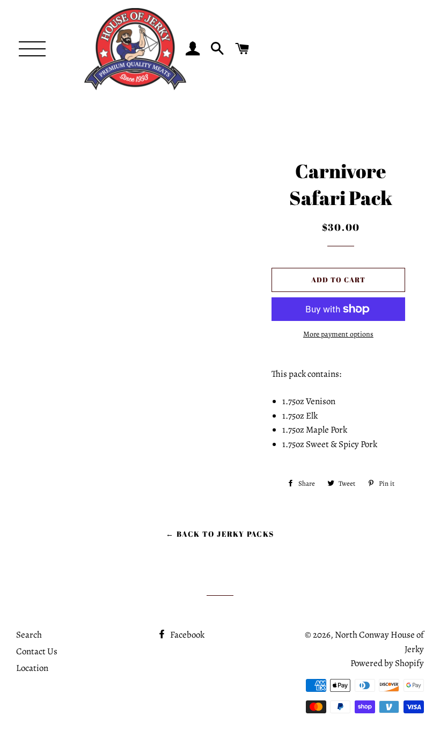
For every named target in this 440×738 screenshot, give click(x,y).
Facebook (186, 635)
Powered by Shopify (387, 663)
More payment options (338, 334)
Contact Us (36, 651)
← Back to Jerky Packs (220, 534)
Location (32, 668)
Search (29, 635)
